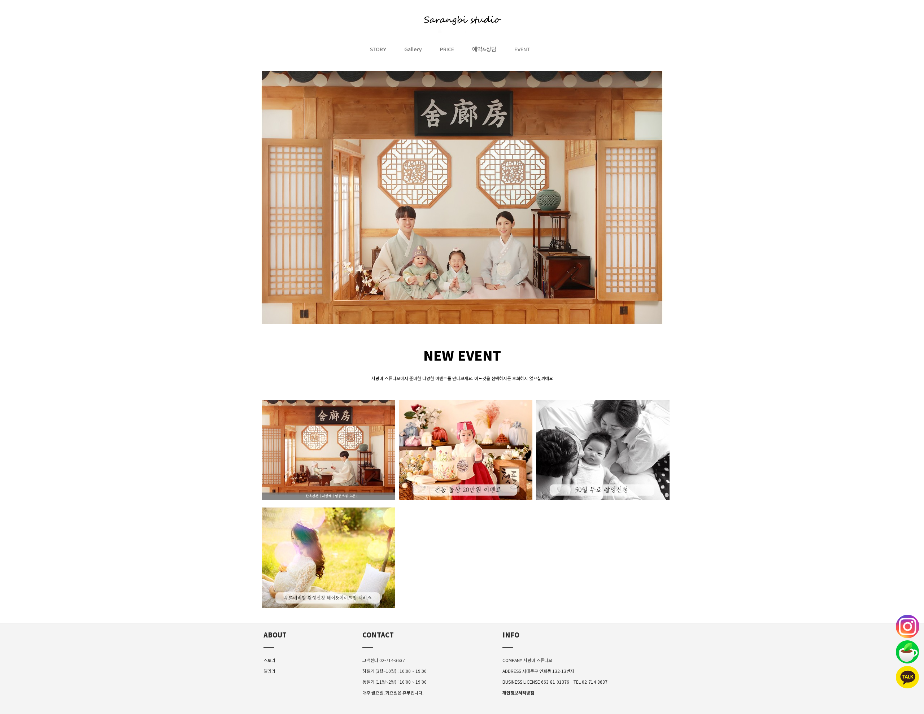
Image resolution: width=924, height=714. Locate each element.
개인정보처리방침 (518, 692)
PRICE (447, 51)
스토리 (269, 660)
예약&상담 (484, 51)
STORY (378, 51)
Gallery (413, 51)
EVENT (522, 51)
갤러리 (269, 671)
